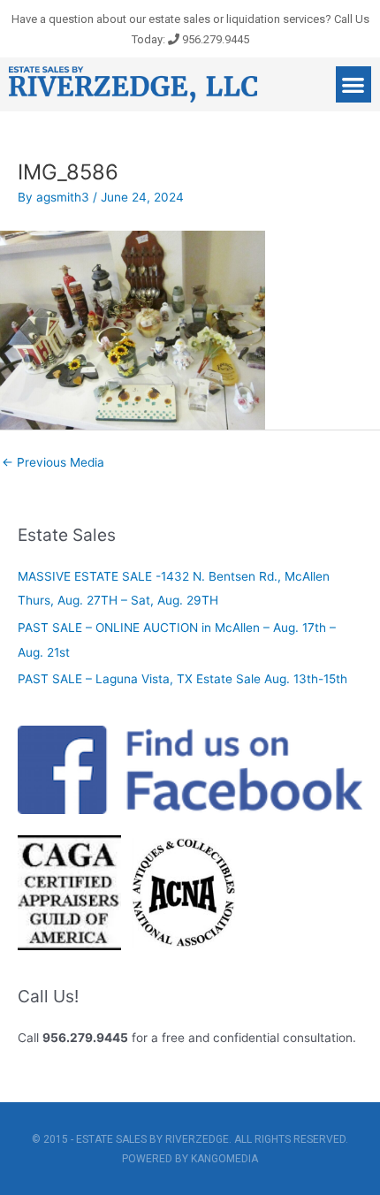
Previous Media (53, 462)
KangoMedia (224, 1159)
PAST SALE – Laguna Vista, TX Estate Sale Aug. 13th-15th (182, 679)
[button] (354, 84)
